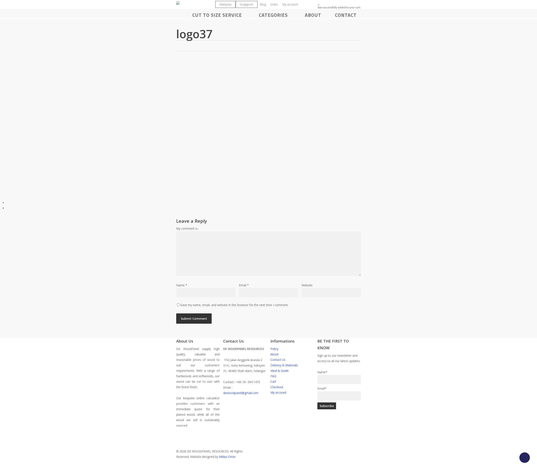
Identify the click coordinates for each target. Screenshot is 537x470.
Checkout (276, 387)
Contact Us (277, 360)
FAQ (273, 376)
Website (307, 285)
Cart (273, 382)
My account (278, 392)
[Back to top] (268, 467)
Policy (274, 349)
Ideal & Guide (279, 371)
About (274, 354)
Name (181, 285)
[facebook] (256, 431)
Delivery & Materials (284, 365)
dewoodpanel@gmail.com (240, 393)
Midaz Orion (227, 457)
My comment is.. (187, 228)
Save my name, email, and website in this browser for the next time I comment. (234, 305)
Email (244, 285)
